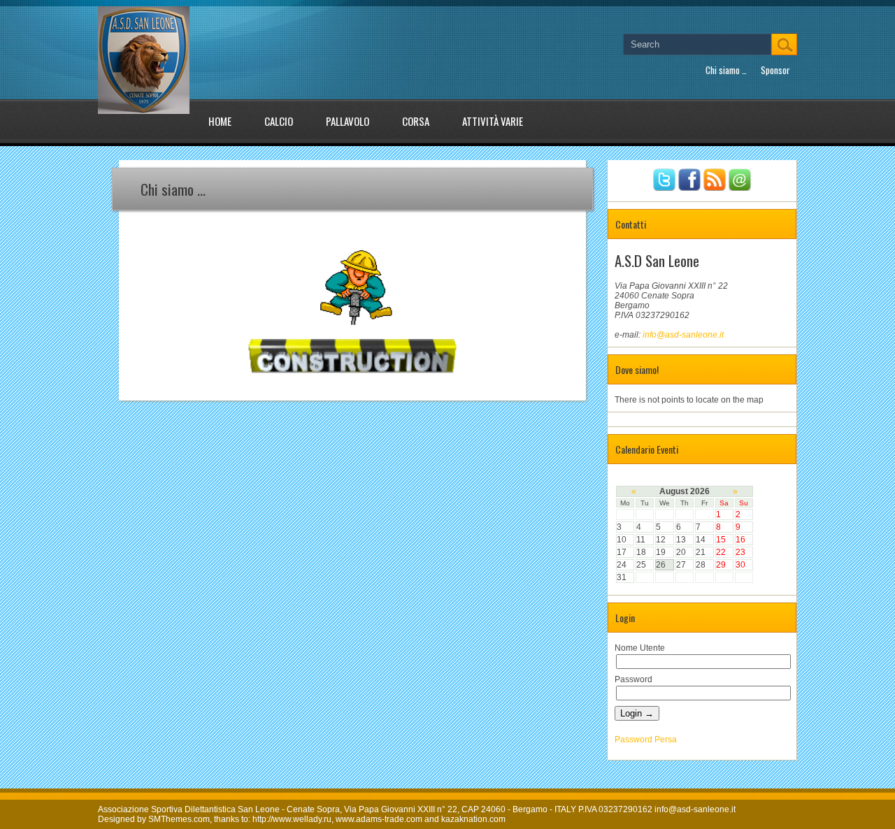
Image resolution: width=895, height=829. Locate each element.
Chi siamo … (726, 70)
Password (633, 679)
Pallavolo (347, 121)
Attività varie (492, 121)
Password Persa (646, 739)
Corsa (415, 121)
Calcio (278, 121)
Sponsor (775, 70)
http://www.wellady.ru (291, 819)
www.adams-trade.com (379, 819)
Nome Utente (640, 648)
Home (219, 121)
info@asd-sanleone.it (683, 335)
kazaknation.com (473, 819)
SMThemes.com (179, 819)
